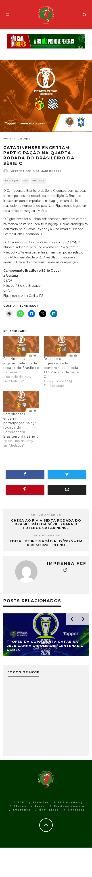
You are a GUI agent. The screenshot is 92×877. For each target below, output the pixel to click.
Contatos (76, 809)
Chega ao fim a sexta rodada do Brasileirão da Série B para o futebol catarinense (46, 524)
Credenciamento (69, 806)
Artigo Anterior (46, 514)
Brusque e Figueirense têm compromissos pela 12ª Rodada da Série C (61, 368)
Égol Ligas (49, 809)
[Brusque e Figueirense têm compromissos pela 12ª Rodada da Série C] (62, 346)
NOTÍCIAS (38, 181)
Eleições (41, 802)
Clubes (20, 806)
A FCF (19, 802)
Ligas (40, 806)
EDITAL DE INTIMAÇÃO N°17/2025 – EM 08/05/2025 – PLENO (46, 543)
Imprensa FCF (20, 171)
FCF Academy (70, 802)
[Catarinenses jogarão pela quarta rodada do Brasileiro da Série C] (21, 346)
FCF (25, 181)
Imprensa (22, 809)
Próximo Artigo (46, 535)
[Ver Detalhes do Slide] (46, 41)
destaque (12, 181)
